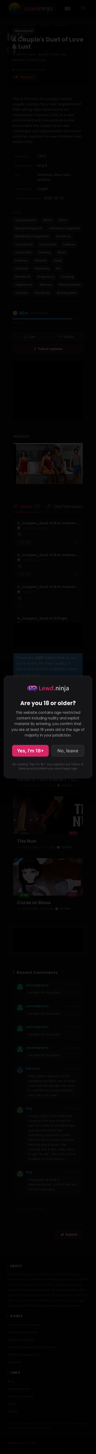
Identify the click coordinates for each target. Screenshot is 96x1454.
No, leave (67, 751)
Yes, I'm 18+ (30, 751)
